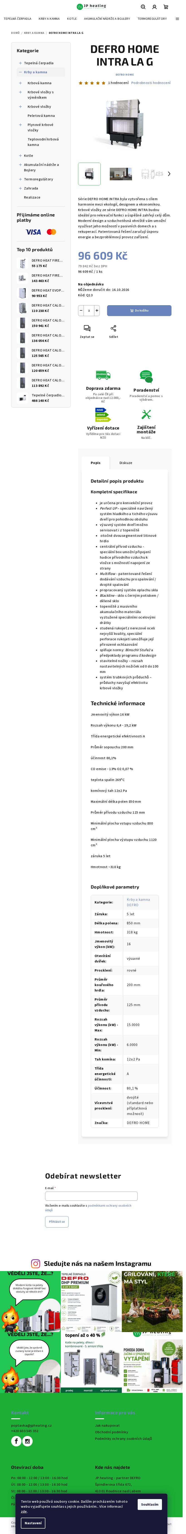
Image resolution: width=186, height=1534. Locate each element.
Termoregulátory (38, 179)
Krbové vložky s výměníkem (41, 95)
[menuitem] (17, 19)
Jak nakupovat (107, 1425)
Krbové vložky (39, 106)
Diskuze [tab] (126, 462)
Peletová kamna (41, 115)
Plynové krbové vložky (41, 127)
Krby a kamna (35, 72)
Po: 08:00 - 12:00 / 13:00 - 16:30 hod (39, 1477)
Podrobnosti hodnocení (151, 82)
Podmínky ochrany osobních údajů (123, 1438)
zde (24, 1511)
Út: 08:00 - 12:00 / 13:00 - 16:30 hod (39, 1484)
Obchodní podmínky (111, 1432)
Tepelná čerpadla (39, 63)
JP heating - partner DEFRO (118, 1477)
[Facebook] (16, 1441)
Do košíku (142, 310)
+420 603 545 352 (24, 1430)
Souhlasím (150, 1504)
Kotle (28, 155)
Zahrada (31, 188)
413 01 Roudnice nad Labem (118, 1491)
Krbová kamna (40, 83)
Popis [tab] (95, 462)
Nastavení (33, 1523)
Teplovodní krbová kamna (43, 142)
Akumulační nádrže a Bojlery (41, 167)
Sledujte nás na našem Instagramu (98, 1263)
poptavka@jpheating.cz (31, 1425)
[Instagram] (27, 1441)
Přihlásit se (57, 1222)
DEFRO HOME (125, 75)
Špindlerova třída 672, (113, 1484)
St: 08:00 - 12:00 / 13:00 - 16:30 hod (39, 1491)
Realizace (32, 197)
